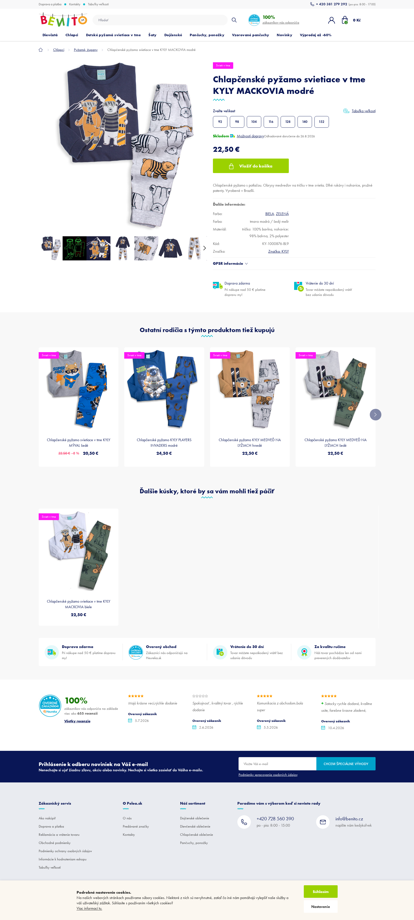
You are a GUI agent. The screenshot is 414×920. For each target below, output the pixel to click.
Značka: (278, 251)
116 (271, 122)
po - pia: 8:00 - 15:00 (275, 822)
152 (321, 122)
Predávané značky (136, 826)
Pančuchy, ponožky (194, 843)
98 (237, 122)
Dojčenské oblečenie (194, 818)
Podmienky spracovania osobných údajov (268, 775)
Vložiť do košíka (255, 166)
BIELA (269, 213)
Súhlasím (321, 891)
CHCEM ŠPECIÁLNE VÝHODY (346, 763)
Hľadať (234, 20)
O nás (127, 818)
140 (304, 122)
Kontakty (74, 4)
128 (288, 122)
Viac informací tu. (89, 908)
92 (220, 122)
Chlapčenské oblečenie (196, 834)
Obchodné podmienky (55, 843)
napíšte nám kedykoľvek (353, 822)
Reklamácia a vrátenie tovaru (59, 834)
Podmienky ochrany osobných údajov (65, 851)
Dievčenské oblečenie (195, 826)
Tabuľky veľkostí (98, 4)
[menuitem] (50, 35)
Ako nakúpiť (47, 818)
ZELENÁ (282, 213)
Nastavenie (320, 906)
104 (254, 122)
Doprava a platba (50, 4)
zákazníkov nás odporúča (280, 19)
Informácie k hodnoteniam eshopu (63, 859)
